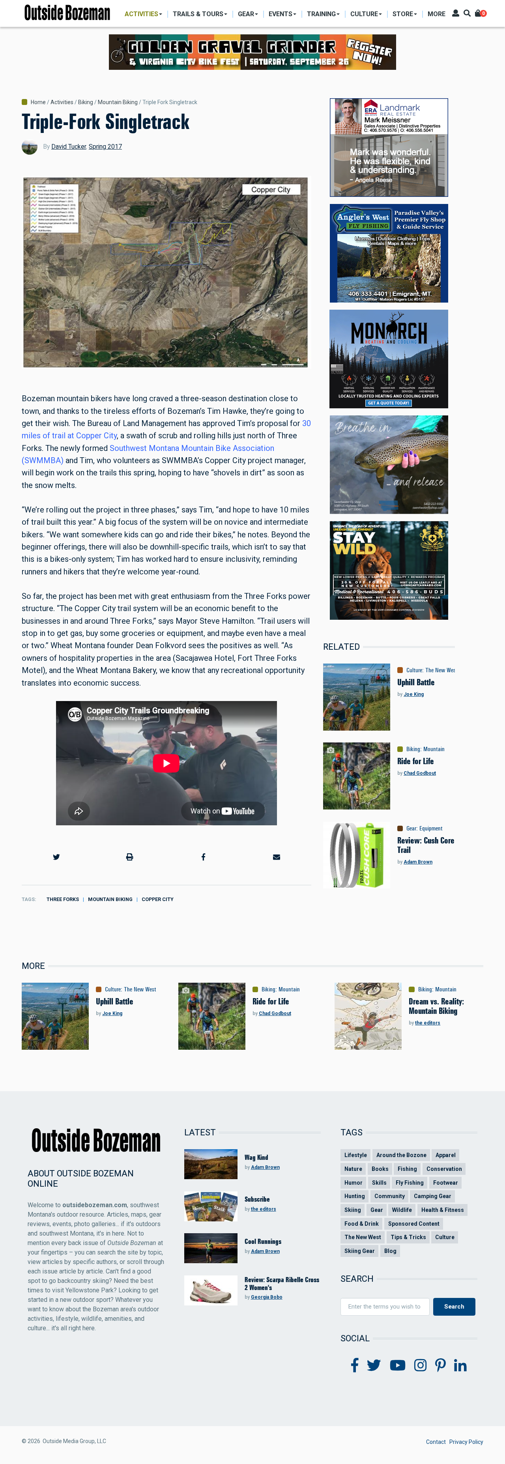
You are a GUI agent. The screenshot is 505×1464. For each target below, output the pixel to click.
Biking (85, 102)
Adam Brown (418, 862)
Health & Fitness (442, 1210)
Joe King (414, 694)
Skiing (352, 1210)
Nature (353, 1169)
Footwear (445, 1183)
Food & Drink (361, 1224)
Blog (390, 1251)
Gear (411, 828)
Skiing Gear (359, 1251)
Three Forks (63, 899)
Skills (379, 1183)
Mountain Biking (118, 102)
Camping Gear (432, 1196)
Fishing (407, 1169)
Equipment (431, 828)
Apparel (446, 1155)
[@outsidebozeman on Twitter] (374, 1365)
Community (389, 1196)
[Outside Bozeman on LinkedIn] (460, 1365)
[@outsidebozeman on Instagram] (420, 1365)
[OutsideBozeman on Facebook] (355, 1365)
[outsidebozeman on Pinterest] (440, 1365)
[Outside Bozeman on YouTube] (398, 1365)
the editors (427, 1023)
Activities (61, 102)
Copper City (158, 899)
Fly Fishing (410, 1183)
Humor (353, 1183)
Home (38, 102)
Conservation (444, 1169)
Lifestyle (355, 1155)
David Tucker (68, 146)
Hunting (354, 1196)
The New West (441, 670)
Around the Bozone (401, 1155)
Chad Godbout (420, 773)
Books (380, 1169)
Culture (414, 670)
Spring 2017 (105, 146)
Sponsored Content (414, 1224)
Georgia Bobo (266, 1297)
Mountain (434, 749)
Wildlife (402, 1210)
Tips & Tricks (408, 1237)
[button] (56, 857)
